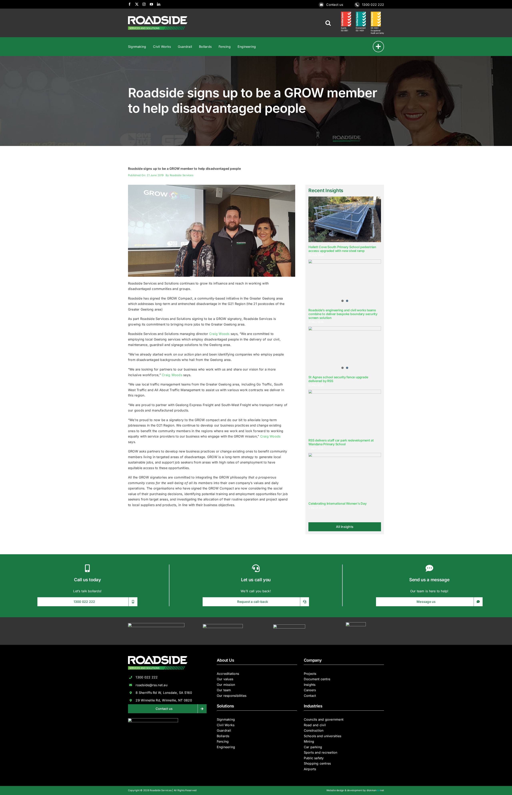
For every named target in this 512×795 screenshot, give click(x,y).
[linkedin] (158, 4)
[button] (328, 23)
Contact (310, 696)
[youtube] (151, 4)
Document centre (317, 679)
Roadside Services (181, 175)
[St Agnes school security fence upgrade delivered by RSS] (344, 349)
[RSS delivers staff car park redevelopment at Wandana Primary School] (344, 412)
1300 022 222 (373, 5)
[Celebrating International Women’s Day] (344, 475)
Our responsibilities (232, 696)
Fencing (223, 741)
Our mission (226, 685)
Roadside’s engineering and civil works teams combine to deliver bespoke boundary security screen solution (342, 314)
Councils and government (324, 719)
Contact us (334, 5)
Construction (314, 730)
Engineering (226, 747)
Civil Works (226, 725)
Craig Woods (219, 334)
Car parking (313, 747)
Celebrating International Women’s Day (337, 503)
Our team (224, 690)
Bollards (223, 736)
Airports (310, 769)
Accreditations (228, 674)
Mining (309, 741)
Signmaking (226, 719)
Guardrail (224, 730)
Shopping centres (317, 763)
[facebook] (129, 4)
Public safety (314, 758)
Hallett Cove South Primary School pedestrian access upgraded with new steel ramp (342, 249)
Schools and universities (322, 736)
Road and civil (315, 725)
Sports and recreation (320, 752)
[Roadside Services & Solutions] (157, 18)
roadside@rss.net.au (151, 685)
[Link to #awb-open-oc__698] (378, 46)
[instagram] (144, 4)
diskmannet (375, 790)
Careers (310, 690)
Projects (310, 674)
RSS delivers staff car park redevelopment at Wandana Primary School (341, 442)
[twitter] (136, 4)
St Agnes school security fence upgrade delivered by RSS (338, 379)
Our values (225, 679)
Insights (310, 685)
